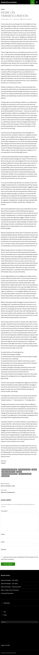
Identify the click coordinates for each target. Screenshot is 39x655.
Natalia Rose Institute (9, 2)
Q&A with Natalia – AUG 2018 (9, 580)
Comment (4, 511)
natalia (17, 19)
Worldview (5, 476)
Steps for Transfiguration (9, 473)
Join (5, 611)
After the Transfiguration (8, 491)
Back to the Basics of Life (8, 485)
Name (3, 534)
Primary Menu (37, 2)
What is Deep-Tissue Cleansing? (10, 590)
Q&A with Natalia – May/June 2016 (11, 587)
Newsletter (7, 603)
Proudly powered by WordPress (8, 652)
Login (5, 615)
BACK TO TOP (6, 645)
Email (2, 542)
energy (34, 469)
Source (19, 471)
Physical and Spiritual (8, 471)
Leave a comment (27, 19)
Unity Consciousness (25, 473)
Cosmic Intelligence (24, 469)
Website (3, 549)
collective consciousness (9, 469)
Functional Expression (7, 593)
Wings (3, 9)
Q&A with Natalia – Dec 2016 (9, 583)
